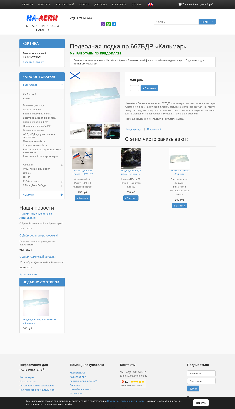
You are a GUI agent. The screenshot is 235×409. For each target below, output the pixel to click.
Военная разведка (33, 130)
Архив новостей (28, 274)
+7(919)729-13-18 (81, 18)
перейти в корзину (33, 61)
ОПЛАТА (84, 4)
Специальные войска (35, 145)
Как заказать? (77, 372)
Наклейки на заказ (80, 389)
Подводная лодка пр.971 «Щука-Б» (131, 172)
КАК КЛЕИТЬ (119, 4)
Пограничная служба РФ (37, 126)
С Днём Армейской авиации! (37, 257)
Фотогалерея (26, 377)
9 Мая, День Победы (34, 185)
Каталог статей (27, 381)
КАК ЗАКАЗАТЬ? (65, 4)
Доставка (75, 385)
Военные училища (33, 105)
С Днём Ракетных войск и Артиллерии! (35, 216)
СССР (26, 177)
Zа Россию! (29, 94)
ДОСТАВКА (100, 4)
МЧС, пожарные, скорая (36, 168)
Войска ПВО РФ (32, 109)
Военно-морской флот (35, 121)
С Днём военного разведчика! (38, 235)
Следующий (154, 129)
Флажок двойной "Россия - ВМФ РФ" (82, 172)
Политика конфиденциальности (37, 389)
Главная (77, 60)
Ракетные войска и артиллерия (40, 156)
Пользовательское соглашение (36, 385)
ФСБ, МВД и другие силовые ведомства (39, 135)
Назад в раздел (133, 129)
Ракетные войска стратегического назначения (42, 151)
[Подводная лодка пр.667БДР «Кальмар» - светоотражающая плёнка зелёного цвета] (112, 131)
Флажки (28, 194)
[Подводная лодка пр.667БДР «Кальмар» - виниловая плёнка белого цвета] (95, 97)
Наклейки (30, 84)
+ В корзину (149, 88)
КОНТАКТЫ (44, 4)
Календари (76, 393)
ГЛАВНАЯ (27, 4)
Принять (201, 402)
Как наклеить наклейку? (83, 380)
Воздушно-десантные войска (39, 117)
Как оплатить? (78, 376)
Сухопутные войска (34, 141)
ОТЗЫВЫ (137, 4)
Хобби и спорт (31, 181)
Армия (26, 98)
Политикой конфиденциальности (125, 401)
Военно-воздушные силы (37, 113)
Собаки (27, 172)
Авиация (28, 164)
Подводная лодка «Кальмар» (179, 172)
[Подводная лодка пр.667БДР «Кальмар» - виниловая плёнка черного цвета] (77, 131)
